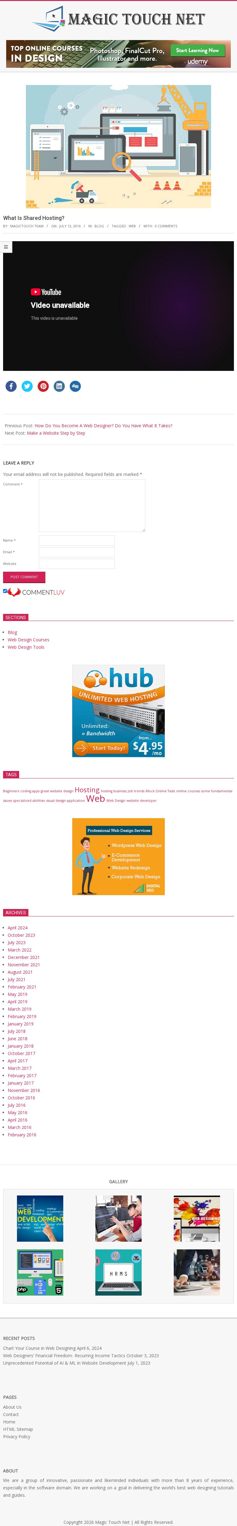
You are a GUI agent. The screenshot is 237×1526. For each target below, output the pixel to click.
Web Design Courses (28, 640)
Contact (11, 1414)
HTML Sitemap (18, 1429)
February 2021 (22, 987)
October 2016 (21, 1098)
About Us (12, 1407)
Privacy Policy (16, 1436)
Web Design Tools (26, 647)
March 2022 (19, 950)
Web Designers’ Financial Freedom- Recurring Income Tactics (64, 1355)
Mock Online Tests (160, 791)
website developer (142, 800)
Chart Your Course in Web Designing (39, 1348)
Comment (13, 484)
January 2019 (21, 1024)
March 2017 (19, 1068)
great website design (57, 791)
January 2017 (21, 1083)
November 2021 (24, 965)
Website (9, 563)
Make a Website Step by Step (56, 433)
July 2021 (17, 979)
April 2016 (17, 1120)
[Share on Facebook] (11, 390)
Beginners (11, 791)
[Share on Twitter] (27, 390)
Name (9, 540)
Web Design (115, 800)
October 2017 (21, 1053)
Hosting (87, 789)
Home (9, 1422)
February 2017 (22, 1075)
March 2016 (19, 1127)
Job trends (136, 791)
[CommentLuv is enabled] (35, 591)
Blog (99, 226)
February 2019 (22, 1016)
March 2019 (19, 1009)
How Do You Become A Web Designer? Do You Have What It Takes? (103, 425)
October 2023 (21, 935)
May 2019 (17, 994)
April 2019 (17, 1001)
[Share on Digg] (75, 390)
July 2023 (17, 942)
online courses (188, 791)
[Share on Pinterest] (43, 390)
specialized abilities (29, 800)
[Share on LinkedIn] (59, 390)
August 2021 (20, 972)
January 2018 (21, 1046)
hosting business (114, 791)
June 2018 (17, 1038)
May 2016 (17, 1112)
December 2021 (24, 957)
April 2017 (17, 1061)
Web (132, 226)
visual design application (65, 800)
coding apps (30, 791)
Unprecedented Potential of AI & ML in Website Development (64, 1363)
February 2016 (22, 1135)
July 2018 (17, 1031)
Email (9, 552)
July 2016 (17, 1105)
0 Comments (166, 226)
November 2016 (24, 1090)
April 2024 (17, 928)
